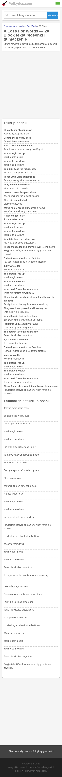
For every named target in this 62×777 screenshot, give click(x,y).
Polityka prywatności (42, 751)
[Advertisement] (31, 85)
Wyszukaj (53, 15)
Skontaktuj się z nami (19, 751)
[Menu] (58, 3)
